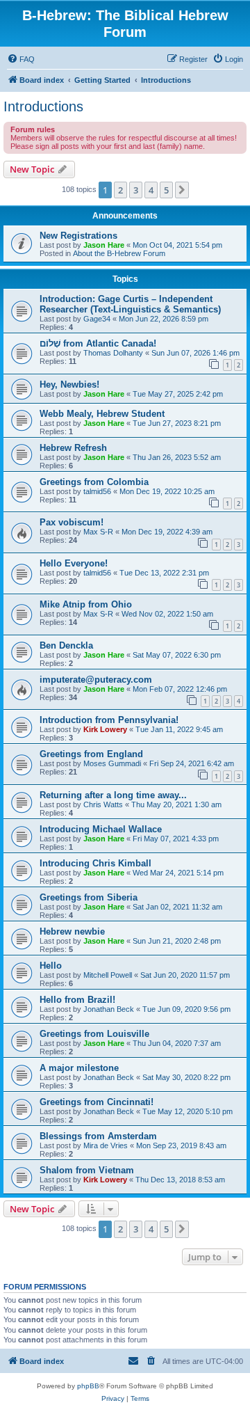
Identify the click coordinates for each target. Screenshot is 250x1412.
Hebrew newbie (72, 931)
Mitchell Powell (107, 975)
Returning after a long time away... (113, 795)
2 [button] (120, 190)
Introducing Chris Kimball (95, 863)
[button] (182, 190)
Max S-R (98, 531)
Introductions (43, 106)
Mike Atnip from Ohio (86, 604)
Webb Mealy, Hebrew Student (102, 413)
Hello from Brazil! (77, 999)
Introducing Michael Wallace (101, 829)
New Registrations (78, 235)
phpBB (88, 1386)
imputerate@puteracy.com (96, 679)
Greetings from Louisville (94, 1034)
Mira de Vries (105, 1145)
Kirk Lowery (105, 729)
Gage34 (96, 319)
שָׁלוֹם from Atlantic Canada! (98, 343)
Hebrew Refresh (73, 448)
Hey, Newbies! (69, 384)
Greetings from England (91, 754)
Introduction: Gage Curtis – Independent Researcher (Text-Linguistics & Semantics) (130, 304)
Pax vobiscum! (71, 522)
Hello (51, 965)
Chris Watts (103, 804)
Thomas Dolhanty (113, 353)
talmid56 (97, 491)
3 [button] (135, 190)
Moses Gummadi (112, 763)
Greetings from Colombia (94, 482)
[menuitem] (21, 59)
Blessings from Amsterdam (98, 1136)
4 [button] (151, 190)
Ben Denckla (66, 645)
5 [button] (166, 190)
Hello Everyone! (74, 563)
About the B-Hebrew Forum (119, 253)
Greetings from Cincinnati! (96, 1102)
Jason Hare (103, 245)
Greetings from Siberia (89, 897)
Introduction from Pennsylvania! (109, 720)
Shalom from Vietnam (87, 1170)
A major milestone (79, 1068)
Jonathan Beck (108, 1009)
